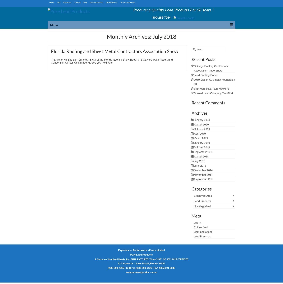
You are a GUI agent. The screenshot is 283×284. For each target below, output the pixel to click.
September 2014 (203, 179)
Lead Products (202, 201)
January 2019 (202, 143)
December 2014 (203, 170)
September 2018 (203, 152)
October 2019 (202, 129)
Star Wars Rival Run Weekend (211, 88)
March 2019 (201, 138)
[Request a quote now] (184, 17)
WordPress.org (202, 236)
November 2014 (203, 175)
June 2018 (200, 165)
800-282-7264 (161, 17)
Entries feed (201, 227)
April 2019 (200, 133)
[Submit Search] (194, 49)
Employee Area (203, 195)
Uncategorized (202, 206)
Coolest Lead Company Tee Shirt (213, 93)
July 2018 (199, 161)
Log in (197, 222)
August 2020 (201, 124)
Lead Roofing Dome (205, 75)
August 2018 (201, 156)
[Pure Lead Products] (77, 14)
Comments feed (203, 232)
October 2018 (202, 147)
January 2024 (202, 120)
